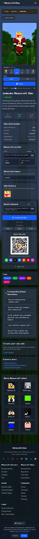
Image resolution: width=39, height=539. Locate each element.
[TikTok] (17, 459)
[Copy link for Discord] (10, 260)
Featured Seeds (7, 490)
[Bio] (35, 459)
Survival (4, 472)
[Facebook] (3, 459)
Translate (24, 490)
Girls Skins (24, 475)
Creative (4, 475)
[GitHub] (22, 459)
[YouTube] (8, 459)
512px (31, 228)
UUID (5, 151)
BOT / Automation (8, 514)
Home (6, 11)
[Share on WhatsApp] (6, 260)
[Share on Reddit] (24, 260)
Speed (7, 88)
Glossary (24, 499)
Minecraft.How (12, 3)
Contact (24, 496)
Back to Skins (9, 18)
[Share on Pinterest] (28, 260)
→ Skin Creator (8, 352)
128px (8, 228)
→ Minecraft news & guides (12, 367)
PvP (3, 478)
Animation (9, 67)
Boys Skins (25, 472)
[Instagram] (13, 459)
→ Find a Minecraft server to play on (14, 365)
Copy (32, 155)
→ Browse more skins (10, 363)
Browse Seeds (7, 487)
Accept (24, 536)
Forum (23, 487)
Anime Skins (25, 478)
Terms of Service (7, 508)
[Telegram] (26, 459)
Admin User (31, 136)
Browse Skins (26, 469)
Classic (11, 79)
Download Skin (21, 217)
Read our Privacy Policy (22, 531)
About (23, 493)
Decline (15, 536)
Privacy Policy (6, 511)
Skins (15, 11)
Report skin (19, 267)
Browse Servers (7, 469)
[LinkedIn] (31, 459)
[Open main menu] (35, 3)
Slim (28, 79)
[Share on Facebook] (19, 260)
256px (19, 228)
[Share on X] (15, 260)
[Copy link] (32, 260)
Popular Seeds (7, 493)
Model (5, 76)
